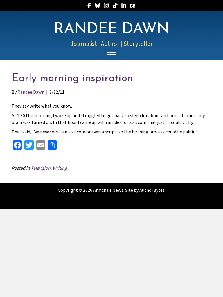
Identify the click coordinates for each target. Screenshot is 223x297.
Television (41, 168)
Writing (60, 168)
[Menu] (111, 55)
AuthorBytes (152, 190)
